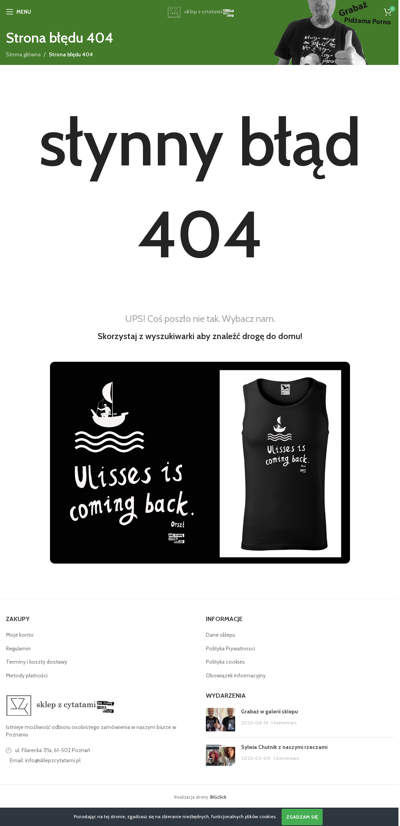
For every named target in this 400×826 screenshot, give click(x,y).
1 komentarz (284, 722)
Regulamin (18, 648)
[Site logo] (200, 10)
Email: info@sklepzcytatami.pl (45, 760)
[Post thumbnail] (220, 719)
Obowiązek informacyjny (236, 675)
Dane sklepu (220, 634)
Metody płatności (27, 675)
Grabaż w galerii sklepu (269, 711)
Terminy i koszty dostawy (36, 661)
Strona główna (23, 54)
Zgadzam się (302, 817)
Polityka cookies (225, 661)
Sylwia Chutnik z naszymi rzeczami (284, 747)
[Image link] (60, 704)
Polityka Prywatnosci (230, 648)
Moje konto (20, 634)
